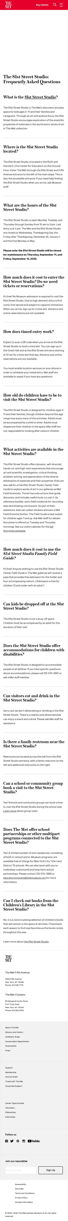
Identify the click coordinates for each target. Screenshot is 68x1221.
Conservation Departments (17, 1041)
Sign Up (50, 1170)
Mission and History (14, 1032)
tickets (44, 5)
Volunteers (10, 1108)
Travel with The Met (14, 1081)
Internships (10, 1117)
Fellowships (10, 1112)
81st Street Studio (40, 97)
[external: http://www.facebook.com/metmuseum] (6, 1141)
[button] (55, 5)
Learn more (9, 811)
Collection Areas (12, 1037)
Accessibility (10, 1046)
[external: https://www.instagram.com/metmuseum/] (24, 1141)
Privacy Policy (21, 1197)
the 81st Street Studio (36, 942)
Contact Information (24, 1202)
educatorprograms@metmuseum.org (24, 878)
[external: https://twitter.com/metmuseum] (12, 1141)
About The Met (11, 1027)
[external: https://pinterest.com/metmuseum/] (18, 1141)
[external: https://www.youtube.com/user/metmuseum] (34, 1141)
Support (9, 1067)
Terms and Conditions (25, 1193)
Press (7, 1050)
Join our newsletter (16, 1161)
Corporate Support (13, 1086)
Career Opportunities (14, 1103)
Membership (10, 1072)
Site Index (19, 1188)
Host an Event (11, 1076)
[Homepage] (8, 5)
